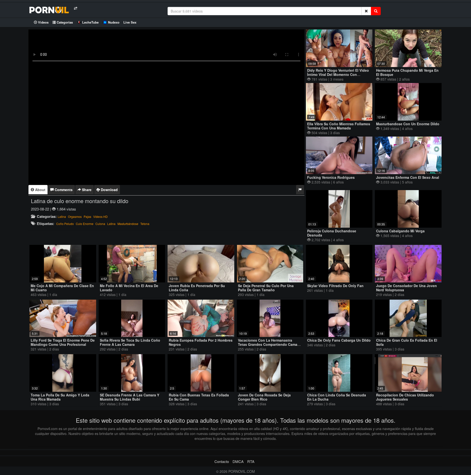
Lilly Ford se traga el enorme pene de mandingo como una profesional (63, 342)
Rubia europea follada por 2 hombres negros (201, 342)
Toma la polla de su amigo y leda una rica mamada (60, 397)
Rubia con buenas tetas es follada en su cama (199, 397)
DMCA (238, 461)
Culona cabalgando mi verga (400, 230)
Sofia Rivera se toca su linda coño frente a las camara (130, 342)
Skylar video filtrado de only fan (335, 285)
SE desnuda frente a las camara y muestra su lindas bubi (129, 397)
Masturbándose (128, 224)
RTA (250, 461)
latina (62, 216)
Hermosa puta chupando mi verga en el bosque (407, 72)
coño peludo (65, 224)
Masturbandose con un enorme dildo (407, 123)
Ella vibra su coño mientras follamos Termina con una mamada (338, 125)
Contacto (221, 461)
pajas (87, 216)
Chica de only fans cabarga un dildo (339, 340)
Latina (111, 224)
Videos (43, 22)
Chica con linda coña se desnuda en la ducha (336, 397)
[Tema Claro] (75, 8)
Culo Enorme (84, 224)
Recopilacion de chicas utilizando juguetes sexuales (405, 397)
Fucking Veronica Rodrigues (331, 177)
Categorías (64, 22)
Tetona (144, 224)
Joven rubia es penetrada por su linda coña (197, 287)
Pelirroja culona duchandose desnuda (331, 233)
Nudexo (113, 22)
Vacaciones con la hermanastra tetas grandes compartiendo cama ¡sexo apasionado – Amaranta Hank (268, 344)
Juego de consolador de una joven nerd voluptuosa (406, 287)
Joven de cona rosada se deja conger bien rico (264, 397)
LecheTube (90, 22)
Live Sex (129, 22)
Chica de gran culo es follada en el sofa (406, 342)
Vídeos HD (100, 216)
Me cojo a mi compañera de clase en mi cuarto (62, 287)
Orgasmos (75, 216)
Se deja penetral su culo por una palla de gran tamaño (266, 287)
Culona (100, 224)
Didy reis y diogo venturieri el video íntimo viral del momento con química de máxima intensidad (338, 74)
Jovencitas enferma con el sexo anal (407, 177)
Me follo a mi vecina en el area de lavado (129, 287)
